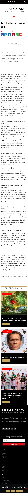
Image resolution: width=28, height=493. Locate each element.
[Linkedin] (10, 2)
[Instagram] (13, 2)
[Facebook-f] (8, 2)
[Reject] (26, 488)
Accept (8, 491)
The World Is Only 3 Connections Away (13, 357)
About (3, 462)
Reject (13, 491)
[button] (25, 2)
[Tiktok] (17, 2)
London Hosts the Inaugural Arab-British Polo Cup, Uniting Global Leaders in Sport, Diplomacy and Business (12, 396)
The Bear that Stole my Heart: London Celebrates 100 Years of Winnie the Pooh (14, 319)
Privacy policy (19, 491)
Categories (4, 449)
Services (4, 474)
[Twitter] (15, 2)
